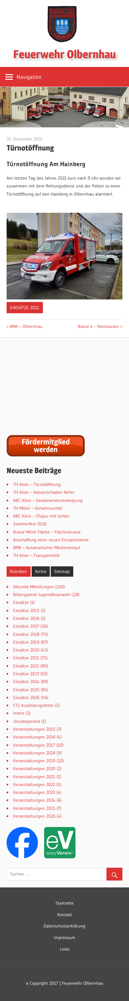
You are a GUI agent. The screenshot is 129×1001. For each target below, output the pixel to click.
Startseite (64, 903)
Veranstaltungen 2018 (34, 753)
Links (65, 949)
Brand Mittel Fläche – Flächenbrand (46, 532)
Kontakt (64, 914)
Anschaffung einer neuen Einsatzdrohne (51, 540)
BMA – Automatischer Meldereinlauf (46, 547)
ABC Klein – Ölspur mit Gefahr (41, 516)
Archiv (40, 571)
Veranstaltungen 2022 (34, 784)
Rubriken (18, 571)
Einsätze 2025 (26, 689)
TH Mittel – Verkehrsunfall (37, 508)
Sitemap (62, 571)
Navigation (29, 77)
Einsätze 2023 (26, 674)
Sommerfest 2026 (30, 524)
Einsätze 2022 (26, 666)
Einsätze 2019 (26, 642)
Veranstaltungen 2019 (34, 761)
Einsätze (21, 602)
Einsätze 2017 (26, 626)
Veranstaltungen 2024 (34, 800)
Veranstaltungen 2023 (34, 792)
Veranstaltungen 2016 (34, 737)
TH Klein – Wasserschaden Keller (44, 492)
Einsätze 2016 (26, 618)
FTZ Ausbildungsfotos (33, 705)
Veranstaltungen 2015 (34, 729)
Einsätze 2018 (26, 634)
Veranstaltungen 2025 (34, 808)
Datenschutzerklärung (64, 926)
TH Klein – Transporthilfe (36, 555)
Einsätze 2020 (26, 650)
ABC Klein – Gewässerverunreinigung (48, 500)
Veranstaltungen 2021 (34, 776)
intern (18, 713)
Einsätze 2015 (26, 610)
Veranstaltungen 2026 (34, 816)
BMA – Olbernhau (26, 326)
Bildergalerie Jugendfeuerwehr (42, 594)
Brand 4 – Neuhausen (98, 326)
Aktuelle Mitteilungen (33, 587)
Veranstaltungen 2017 (34, 745)
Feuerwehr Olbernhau (64, 54)
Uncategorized (26, 721)
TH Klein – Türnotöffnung (37, 484)
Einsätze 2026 (26, 697)
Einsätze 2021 (24, 307)
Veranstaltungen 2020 (34, 768)
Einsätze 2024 (26, 681)
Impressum (64, 937)
